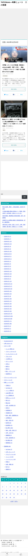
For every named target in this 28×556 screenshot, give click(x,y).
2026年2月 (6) (7, 249)
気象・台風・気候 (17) (11, 430)
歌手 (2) (7, 466)
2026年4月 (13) (8, 243)
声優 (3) (7, 461)
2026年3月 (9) (7, 246)
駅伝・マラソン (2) (10, 371)
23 (14, 493)
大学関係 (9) (9, 418)
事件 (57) (8, 400)
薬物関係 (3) (9, 435)
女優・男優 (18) (9, 464)
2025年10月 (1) (8, 259)
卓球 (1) (7, 364)
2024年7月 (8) (7, 296)
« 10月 (12, 501)
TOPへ (21, 554)
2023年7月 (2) (7, 326)
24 (17, 493)
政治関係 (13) (9, 425)
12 (25, 486)
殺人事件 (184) (9, 427)
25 (21, 493)
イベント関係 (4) (10, 390)
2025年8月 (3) (7, 263)
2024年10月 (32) (8, 288)
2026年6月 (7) (7, 239)
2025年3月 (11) (7, 276)
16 (14, 490)
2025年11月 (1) (7, 256)
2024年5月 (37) (8, 301)
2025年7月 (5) (7, 266)
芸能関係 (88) (7, 446)
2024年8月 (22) (8, 293)
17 (17, 490)
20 (2, 493)
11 (21, 486)
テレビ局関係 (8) (10, 395)
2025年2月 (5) (7, 278)
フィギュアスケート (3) (11, 354)
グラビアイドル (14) (11, 454)
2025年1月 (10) (8, 281)
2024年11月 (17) (8, 286)
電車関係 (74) (9, 442)
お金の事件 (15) (9, 393)
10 (17, 486)
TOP (12, 540)
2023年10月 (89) (8, 318)
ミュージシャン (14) (11, 459)
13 (2, 490)
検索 (2, 194)
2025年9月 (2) (7, 261)
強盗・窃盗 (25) (9, 420)
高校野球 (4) (9, 373)
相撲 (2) (7, 366)
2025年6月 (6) (7, 268)
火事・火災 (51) (9, 432)
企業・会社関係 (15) (11, 405)
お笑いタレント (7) (10, 452)
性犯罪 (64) (8, 422)
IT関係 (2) (8, 385)
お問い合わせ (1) (8, 343)
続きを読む (14, 89)
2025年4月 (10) (8, 273)
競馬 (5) (7, 369)
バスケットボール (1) (11, 351)
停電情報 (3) (9, 410)
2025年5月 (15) (8, 271)
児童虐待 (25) (9, 412)
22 (10, 493)
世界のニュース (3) (10, 398)
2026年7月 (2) (7, 236)
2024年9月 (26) (8, 291)
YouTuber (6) (9, 388)
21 (6, 493)
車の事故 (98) (9, 440)
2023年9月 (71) (8, 321)
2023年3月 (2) (7, 331)
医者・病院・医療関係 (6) (12, 415)
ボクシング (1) (9, 361)
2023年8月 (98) (8, 323)
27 (2, 497)
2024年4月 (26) (8, 303)
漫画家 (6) (8, 469)
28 (6, 497)
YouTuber (5, 75)
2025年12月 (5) (8, 253)
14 (6, 490)
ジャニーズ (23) (9, 457)
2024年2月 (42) (8, 308)
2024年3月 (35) (8, 306)
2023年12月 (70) (8, 313)
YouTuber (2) (9, 449)
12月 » (16, 501)
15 (10, 490)
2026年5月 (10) (8, 241)
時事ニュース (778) (8, 382)
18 (21, 490)
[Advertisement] (14, 23)
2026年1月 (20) (8, 251)
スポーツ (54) (7, 346)
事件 (4, 130)
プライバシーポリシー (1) (10, 377)
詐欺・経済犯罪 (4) (10, 437)
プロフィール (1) (8, 380)
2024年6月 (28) (8, 298)
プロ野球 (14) (9, 359)
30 (14, 497)
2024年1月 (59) (8, 311)
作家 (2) (7, 408)
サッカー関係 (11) (10, 349)
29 (10, 497)
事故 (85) (8, 403)
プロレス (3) (9, 356)
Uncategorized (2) (8, 341)
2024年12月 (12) (8, 283)
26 (25, 493)
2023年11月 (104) (8, 316)
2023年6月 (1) (7, 328)
